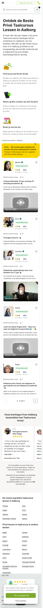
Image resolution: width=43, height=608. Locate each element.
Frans (24, 510)
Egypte (5, 541)
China (4, 537)
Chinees (5, 506)
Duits (24, 506)
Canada (24, 532)
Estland (24, 541)
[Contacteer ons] (38, 2)
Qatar (4, 558)
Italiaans (5, 514)
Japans (24, 514)
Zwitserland (7, 572)
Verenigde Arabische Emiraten (10, 567)
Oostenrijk (25, 553)
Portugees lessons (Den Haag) (20, 432)
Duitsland (25, 537)
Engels (5, 510)
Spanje (5, 562)
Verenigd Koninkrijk (28, 562)
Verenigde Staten (28, 566)
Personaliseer (20, 601)
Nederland (6, 553)
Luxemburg (6, 549)
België (5, 532)
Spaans (24, 518)
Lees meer (7, 454)
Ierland (24, 545)
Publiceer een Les (25, 3)
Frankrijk (5, 545)
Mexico (24, 549)
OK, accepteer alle (21, 595)
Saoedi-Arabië (27, 558)
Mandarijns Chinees (9, 518)
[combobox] (18, 9)
